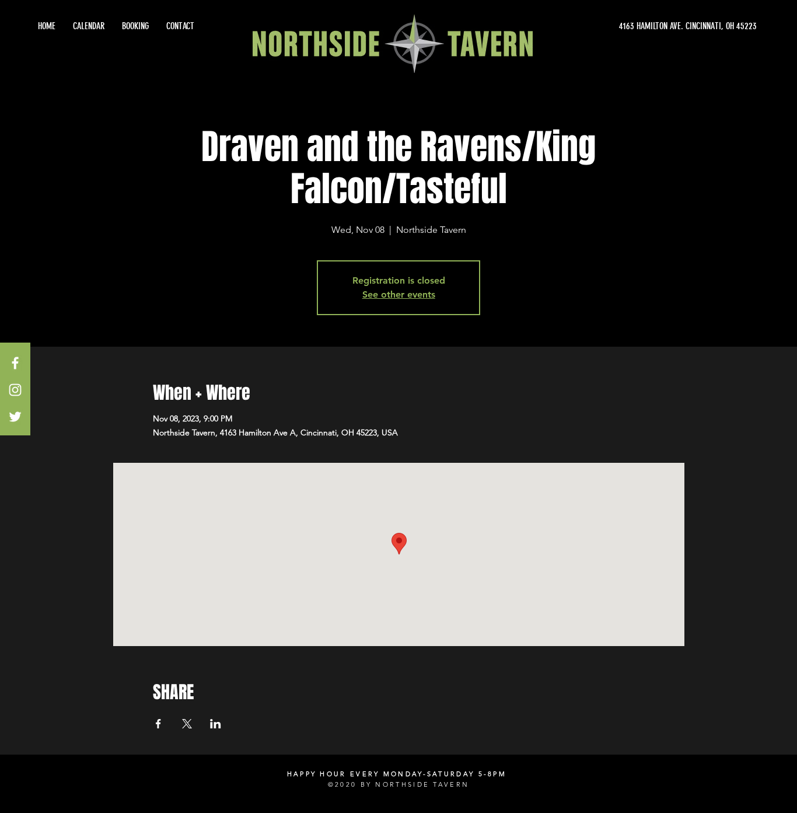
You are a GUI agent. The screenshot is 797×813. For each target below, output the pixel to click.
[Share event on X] (187, 723)
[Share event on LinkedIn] (215, 723)
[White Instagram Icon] (15, 390)
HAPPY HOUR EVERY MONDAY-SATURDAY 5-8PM (396, 774)
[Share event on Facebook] (158, 723)
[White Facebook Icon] (15, 363)
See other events (398, 294)
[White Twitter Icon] (15, 417)
